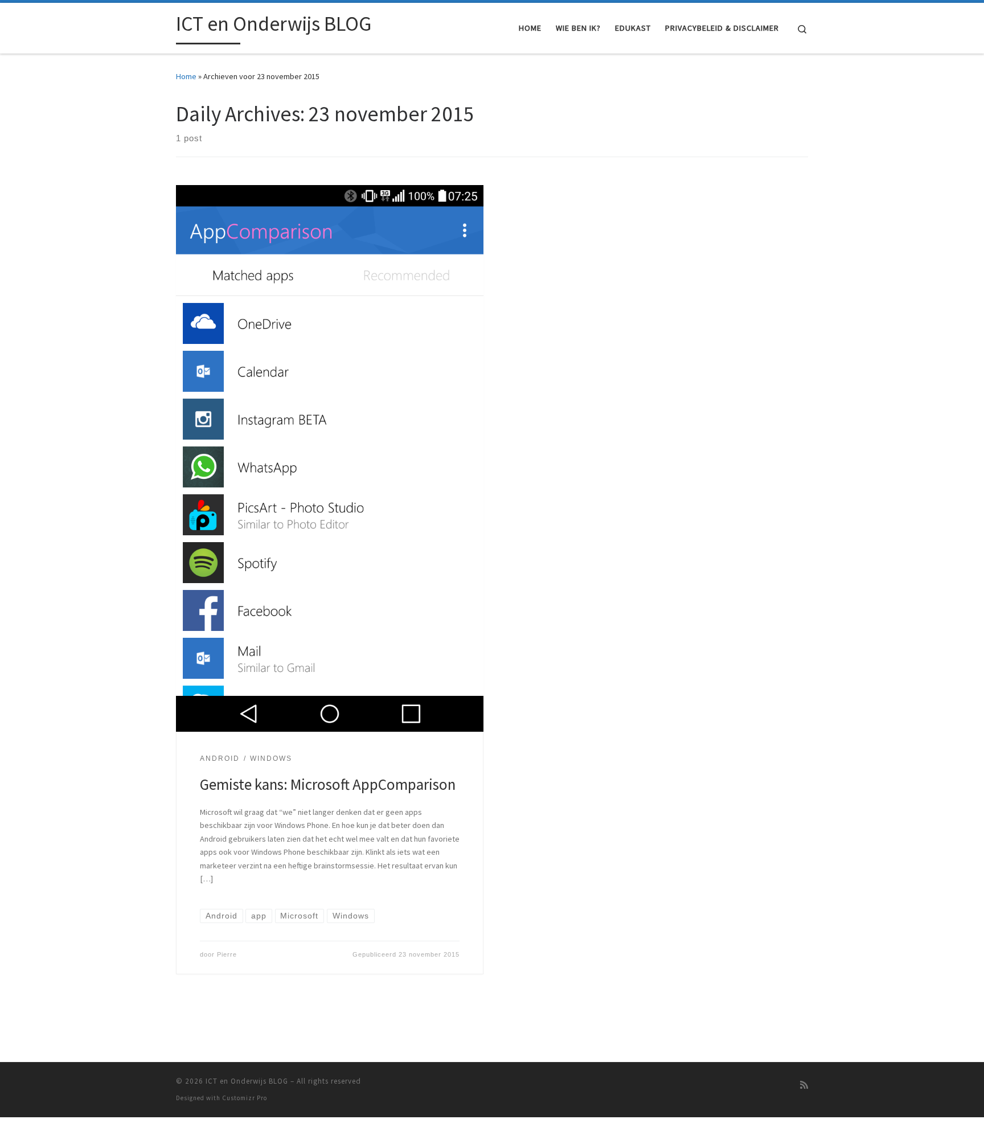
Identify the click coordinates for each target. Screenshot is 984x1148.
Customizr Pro (244, 1098)
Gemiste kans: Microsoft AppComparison (328, 784)
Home (186, 76)
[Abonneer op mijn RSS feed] (804, 1085)
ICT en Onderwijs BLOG (247, 1081)
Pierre (227, 954)
